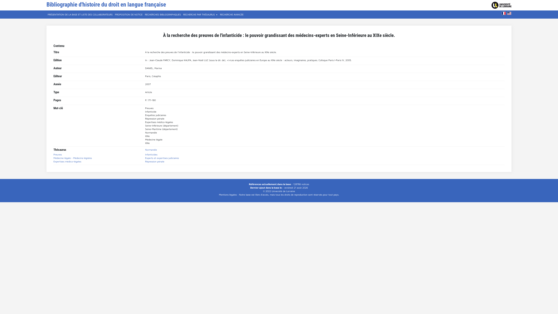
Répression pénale (154, 161)
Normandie (151, 149)
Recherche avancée (232, 14)
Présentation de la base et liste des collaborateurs (80, 14)
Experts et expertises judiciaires (162, 158)
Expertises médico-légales (67, 161)
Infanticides (151, 154)
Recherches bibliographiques (163, 14)
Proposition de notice (129, 14)
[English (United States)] (509, 13)
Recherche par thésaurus (199, 14)
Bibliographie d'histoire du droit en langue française (106, 4)
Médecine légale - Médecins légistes (72, 158)
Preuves (57, 154)
